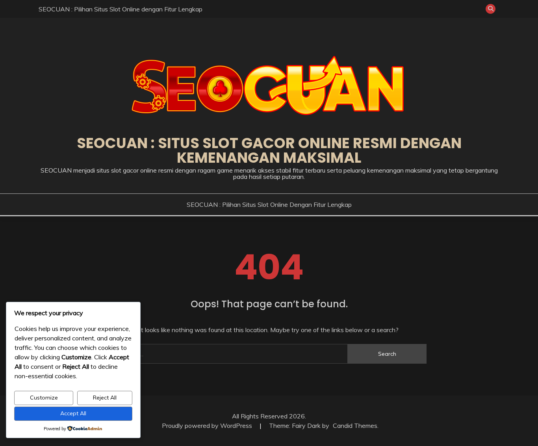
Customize (44, 397)
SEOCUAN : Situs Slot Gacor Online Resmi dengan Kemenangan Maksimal (269, 150)
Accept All (73, 413)
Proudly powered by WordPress (208, 425)
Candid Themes (355, 425)
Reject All (105, 397)
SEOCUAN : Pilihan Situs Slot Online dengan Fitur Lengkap (120, 9)
